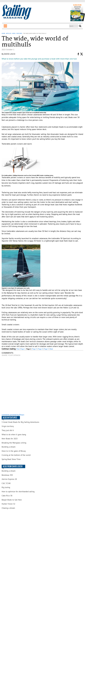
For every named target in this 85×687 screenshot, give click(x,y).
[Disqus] (42, 385)
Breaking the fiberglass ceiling (14, 443)
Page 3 (34, 349)
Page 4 (40, 349)
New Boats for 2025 (10, 438)
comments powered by (13, 415)
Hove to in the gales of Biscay (14, 451)
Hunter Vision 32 (8, 504)
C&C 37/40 (6, 483)
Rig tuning (6, 487)
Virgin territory (8, 426)
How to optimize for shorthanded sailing (18, 491)
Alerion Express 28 (9, 479)
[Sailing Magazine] (16, 12)
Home (3, 33)
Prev (17, 349)
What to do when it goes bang (14, 434)
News (13, 33)
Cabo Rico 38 (7, 495)
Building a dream (8, 447)
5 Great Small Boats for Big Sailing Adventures (20, 422)
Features (19, 33)
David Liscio (9, 54)
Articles (8, 33)
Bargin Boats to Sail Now (12, 500)
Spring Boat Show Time (11, 459)
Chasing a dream (8, 508)
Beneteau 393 (7, 475)
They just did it (8, 430)
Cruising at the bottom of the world (16, 455)
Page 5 (46, 349)
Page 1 (23, 349)
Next (51, 349)
